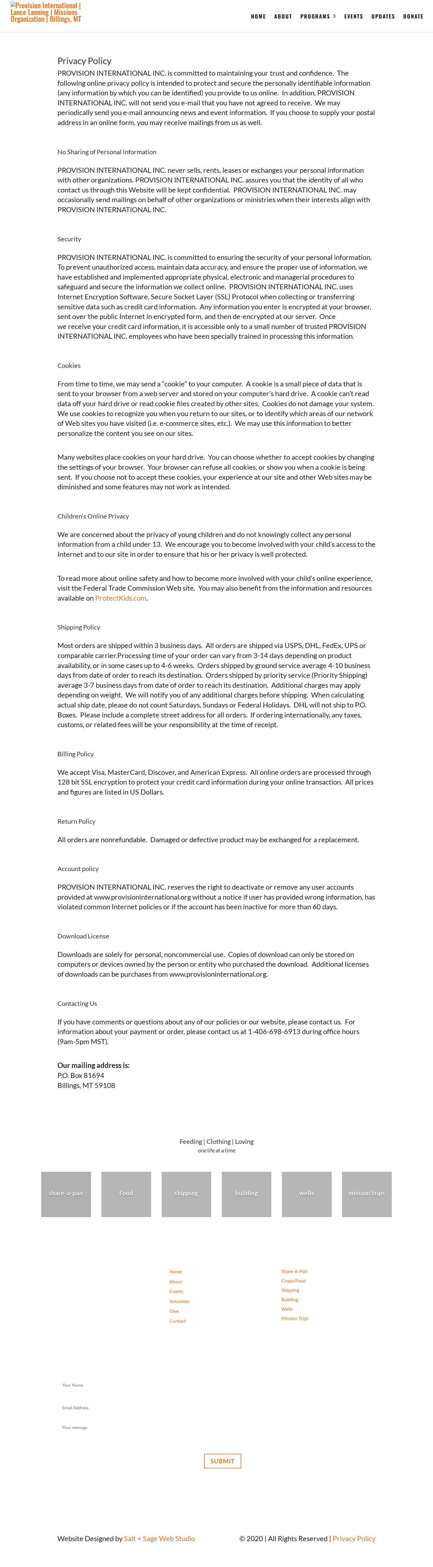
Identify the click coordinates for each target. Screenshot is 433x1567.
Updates (383, 17)
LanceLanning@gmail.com (97, 1337)
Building (289, 1299)
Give (174, 1311)
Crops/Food (293, 1280)
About (283, 17)
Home (258, 17)
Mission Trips (294, 1318)
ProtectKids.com (120, 598)
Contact (177, 1321)
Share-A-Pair (294, 1271)
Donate (413, 17)
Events (353, 17)
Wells (287, 1309)
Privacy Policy (354, 1538)
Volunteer (179, 1301)
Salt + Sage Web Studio (159, 1538)
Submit (223, 1461)
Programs (315, 17)
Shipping (290, 1290)
